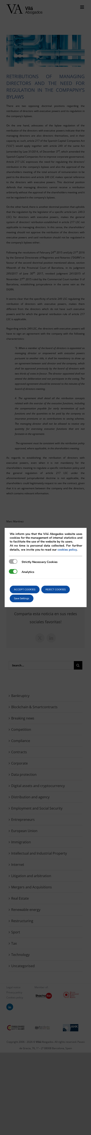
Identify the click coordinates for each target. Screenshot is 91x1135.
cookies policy (67, 550)
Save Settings (21, 598)
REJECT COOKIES (56, 589)
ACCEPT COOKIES (24, 589)
